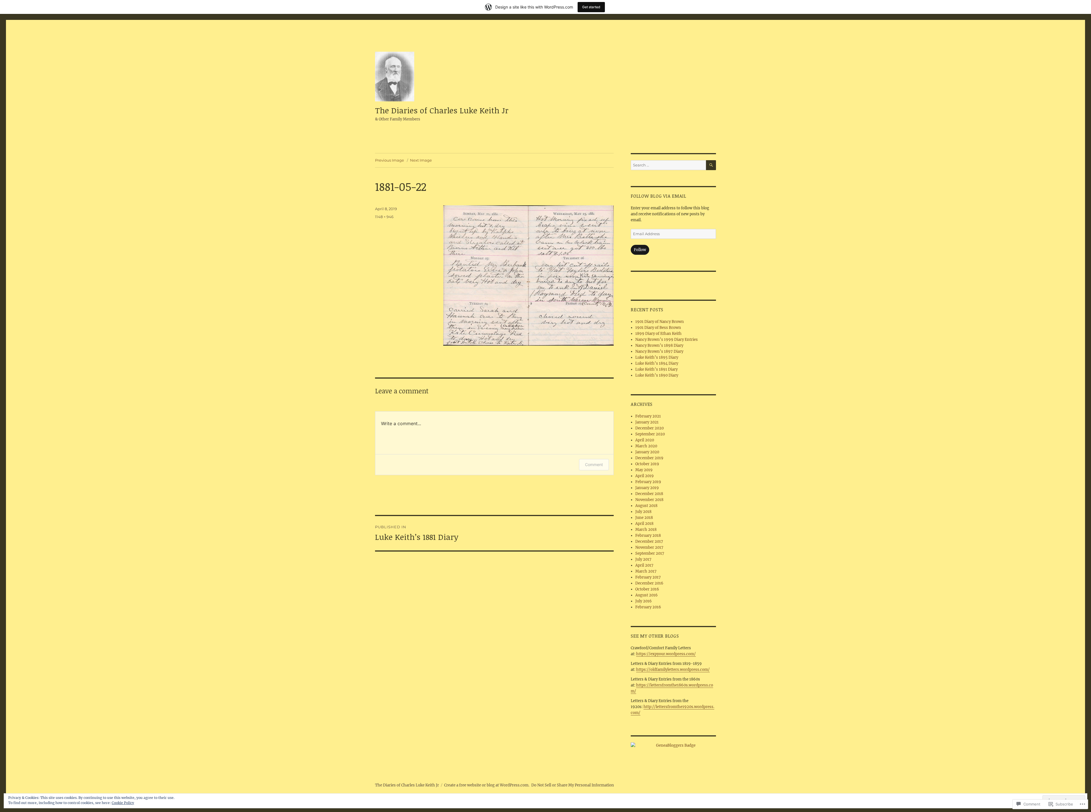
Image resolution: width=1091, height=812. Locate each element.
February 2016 (648, 607)
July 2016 (643, 601)
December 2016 (649, 583)
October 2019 (647, 464)
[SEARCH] (711, 165)
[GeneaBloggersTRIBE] (673, 745)
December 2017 (649, 541)
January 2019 (647, 487)
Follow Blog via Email (658, 196)
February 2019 (648, 481)
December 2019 (649, 458)
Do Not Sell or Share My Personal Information (572, 785)
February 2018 (648, 535)
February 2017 (648, 577)
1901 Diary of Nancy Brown (659, 321)
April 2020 (644, 440)
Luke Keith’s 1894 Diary (656, 363)
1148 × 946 (384, 216)
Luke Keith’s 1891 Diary (656, 369)
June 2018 (644, 517)
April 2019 (644, 475)
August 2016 (646, 595)
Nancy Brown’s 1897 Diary (659, 351)
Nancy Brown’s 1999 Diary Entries (666, 339)
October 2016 (647, 589)
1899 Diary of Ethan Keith (658, 333)
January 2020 (647, 452)
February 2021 (648, 416)
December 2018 (649, 493)
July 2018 (643, 511)
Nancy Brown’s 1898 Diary (659, 345)
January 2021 (647, 422)
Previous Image (389, 160)
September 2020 (650, 434)
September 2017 (649, 553)
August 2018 (646, 505)
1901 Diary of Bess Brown (658, 327)
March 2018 (646, 529)
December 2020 (649, 428)
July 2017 (643, 559)
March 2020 (646, 446)
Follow (640, 249)
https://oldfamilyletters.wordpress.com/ (673, 669)
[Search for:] (668, 165)
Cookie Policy (123, 803)
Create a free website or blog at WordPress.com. (486, 785)
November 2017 (649, 547)
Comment (594, 464)
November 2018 (649, 499)
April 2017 (644, 565)
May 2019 (644, 469)
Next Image (421, 160)
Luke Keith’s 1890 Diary (656, 375)
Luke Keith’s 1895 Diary (656, 357)
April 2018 (644, 523)
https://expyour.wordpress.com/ (666, 654)
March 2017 (646, 571)
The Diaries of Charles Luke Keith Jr (442, 110)
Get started (591, 7)
